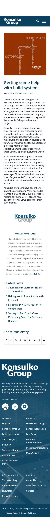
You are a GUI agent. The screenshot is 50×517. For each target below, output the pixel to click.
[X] (5, 409)
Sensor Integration (36, 428)
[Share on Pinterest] (20, 340)
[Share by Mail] (44, 340)
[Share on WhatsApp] (15, 340)
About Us (31, 480)
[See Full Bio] (42, 274)
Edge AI (6, 423)
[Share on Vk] (34, 340)
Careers (30, 490)
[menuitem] (36, 21)
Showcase (7, 490)
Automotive (8, 455)
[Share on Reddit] (39, 340)
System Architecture (37, 447)
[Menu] (42, 21)
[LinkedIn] (15, 409)
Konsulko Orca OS (11, 428)
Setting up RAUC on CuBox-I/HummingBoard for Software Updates (25, 317)
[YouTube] (24, 409)
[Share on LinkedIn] (25, 340)
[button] (36, 21)
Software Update (11, 450)
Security (6, 444)
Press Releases (10, 496)
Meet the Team (34, 485)
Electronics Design (35, 423)
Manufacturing (34, 453)
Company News (10, 485)
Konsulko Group (26, 93)
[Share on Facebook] (6, 340)
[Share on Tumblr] (29, 340)
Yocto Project (9, 439)
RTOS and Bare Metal (10, 462)
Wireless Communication (34, 441)
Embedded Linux (10, 434)
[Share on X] (11, 340)
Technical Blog (9, 480)
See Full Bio (35, 274)
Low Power (31, 434)
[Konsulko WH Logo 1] (21, 21)
